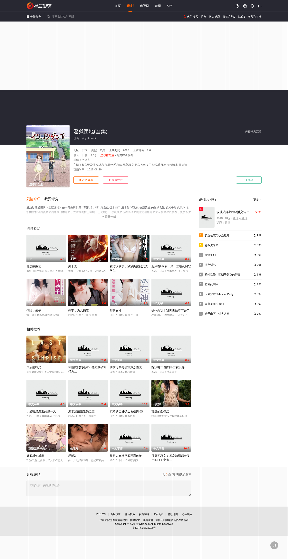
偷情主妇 (210, 255)
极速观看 (116, 180)
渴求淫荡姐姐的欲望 (81, 411)
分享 (249, 180)
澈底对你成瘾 (35, 455)
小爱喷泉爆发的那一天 (41, 411)
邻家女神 (115, 310)
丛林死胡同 (211, 284)
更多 (257, 199)
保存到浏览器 (253, 131)
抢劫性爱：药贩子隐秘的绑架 (222, 274)
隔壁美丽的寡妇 (214, 303)
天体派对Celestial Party (219, 294)
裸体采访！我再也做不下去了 (170, 310)
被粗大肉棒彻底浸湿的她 (126, 455)
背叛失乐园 (211, 245)
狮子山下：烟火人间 (217, 313)
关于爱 (72, 266)
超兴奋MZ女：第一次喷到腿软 (171, 266)
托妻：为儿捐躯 (78, 310)
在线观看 (86, 180)
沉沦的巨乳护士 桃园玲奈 (126, 411)
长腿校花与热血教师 (217, 235)
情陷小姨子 (33, 310)
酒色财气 (210, 264)
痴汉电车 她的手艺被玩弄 (168, 367)
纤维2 (72, 455)
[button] (35, 199)
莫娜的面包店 (160, 411)
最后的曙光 (33, 367)
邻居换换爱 (33, 266)
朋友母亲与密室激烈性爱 (126, 367)
